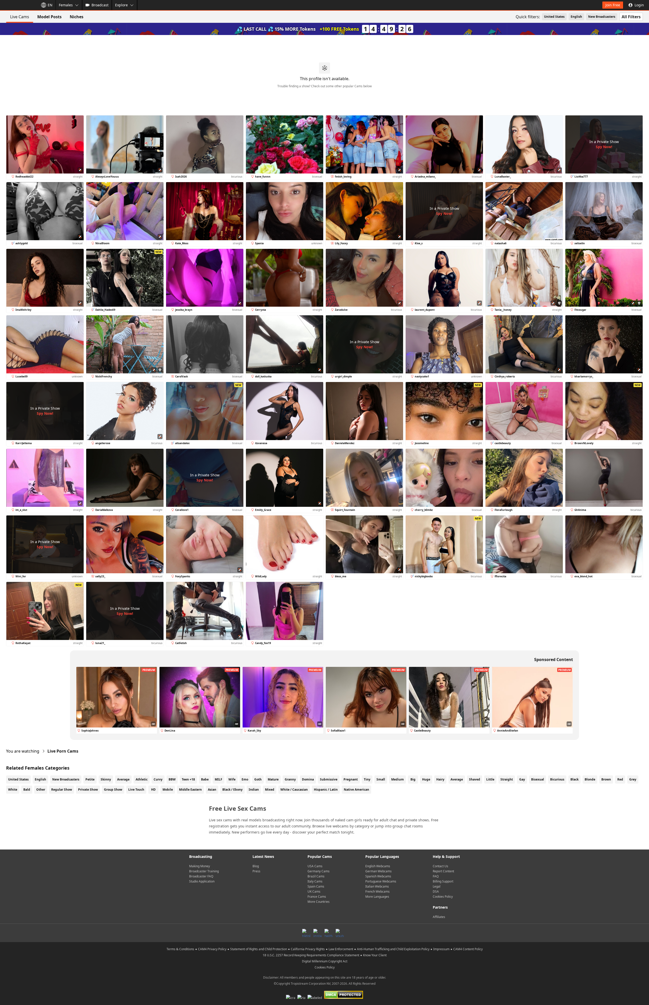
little (490, 779)
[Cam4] (18, 5)
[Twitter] (328, 933)
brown (606, 779)
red (620, 779)
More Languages (377, 896)
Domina (308, 779)
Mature (273, 779)
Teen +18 (188, 779)
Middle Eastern (190, 789)
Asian (212, 789)
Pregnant (351, 779)
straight (506, 779)
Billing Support (443, 881)
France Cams (317, 896)
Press (256, 871)
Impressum (441, 949)
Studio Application (201, 881)
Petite (90, 779)
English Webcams (377, 866)
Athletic (142, 779)
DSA (436, 891)
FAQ (436, 876)
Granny (290, 779)
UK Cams (314, 891)
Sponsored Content (553, 659)
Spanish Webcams (378, 876)
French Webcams (377, 891)
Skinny (106, 779)
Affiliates (439, 917)
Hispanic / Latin (326, 789)
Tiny (367, 779)
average (456, 779)
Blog (256, 866)
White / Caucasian (294, 789)
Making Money (199, 866)
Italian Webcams (377, 886)
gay (522, 779)
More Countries (319, 901)
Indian (254, 789)
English (576, 16)
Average (123, 779)
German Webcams (378, 871)
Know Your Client (375, 955)
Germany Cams (319, 871)
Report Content (443, 871)
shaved (474, 779)
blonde (590, 779)
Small (380, 779)
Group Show (113, 789)
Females (66, 5)
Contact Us (440, 866)
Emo (245, 779)
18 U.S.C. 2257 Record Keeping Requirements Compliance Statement (311, 955)
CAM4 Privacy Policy (212, 949)
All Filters (631, 17)
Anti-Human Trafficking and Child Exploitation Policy (393, 949)
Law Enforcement (341, 949)
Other (40, 789)
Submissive (328, 779)
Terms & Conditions (180, 949)
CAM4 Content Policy (468, 949)
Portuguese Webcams (380, 881)
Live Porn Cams (62, 751)
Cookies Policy (443, 896)
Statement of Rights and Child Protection (258, 949)
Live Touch (136, 789)
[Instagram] (317, 933)
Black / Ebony (232, 789)
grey (632, 779)
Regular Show (61, 789)
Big (413, 779)
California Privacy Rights (308, 949)
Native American (356, 789)
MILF (218, 779)
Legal (436, 886)
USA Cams (315, 866)
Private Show (88, 789)
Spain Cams (316, 886)
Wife (232, 779)
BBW (172, 779)
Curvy (158, 779)
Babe (205, 779)
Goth (258, 779)
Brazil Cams (316, 876)
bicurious (557, 779)
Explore (121, 5)
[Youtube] (340, 933)
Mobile (168, 789)
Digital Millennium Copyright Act (324, 961)
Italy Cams (315, 881)
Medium (397, 779)
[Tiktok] (306, 933)
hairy (440, 779)
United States (554, 16)
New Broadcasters (601, 16)
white (12, 789)
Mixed (269, 789)
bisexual (537, 779)
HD (153, 789)
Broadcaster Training (204, 871)
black (574, 779)
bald (26, 789)
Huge (426, 779)
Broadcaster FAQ (201, 876)
